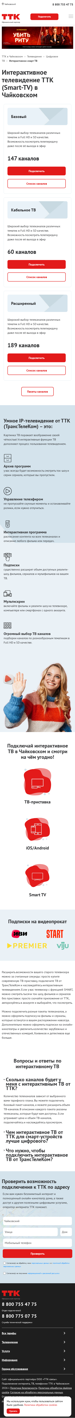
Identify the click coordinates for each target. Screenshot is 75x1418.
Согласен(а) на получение (33, 1273)
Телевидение (10, 1342)
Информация (9, 1360)
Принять (13, 1411)
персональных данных (40, 1263)
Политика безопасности (23, 1388)
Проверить (38, 1253)
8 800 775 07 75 (19, 1316)
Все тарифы (9, 1333)
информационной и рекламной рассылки (43, 1273)
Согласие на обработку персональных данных (36, 1392)
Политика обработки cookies (40, 1405)
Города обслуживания (15, 1369)
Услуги (6, 1351)
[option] (37, 38)
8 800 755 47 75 (62, 4)
